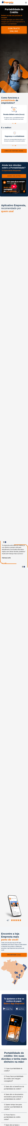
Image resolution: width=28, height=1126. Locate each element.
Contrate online (14, 29)
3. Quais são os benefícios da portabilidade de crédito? (14, 1088)
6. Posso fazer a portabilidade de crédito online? (12, 1117)
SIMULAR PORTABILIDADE (14, 151)
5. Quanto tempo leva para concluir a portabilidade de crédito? (13, 1107)
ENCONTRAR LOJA (14, 955)
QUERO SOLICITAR (14, 176)
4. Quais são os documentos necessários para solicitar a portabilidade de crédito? (13, 1096)
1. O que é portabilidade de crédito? (13, 1070)
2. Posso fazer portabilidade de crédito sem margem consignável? (13, 1078)
